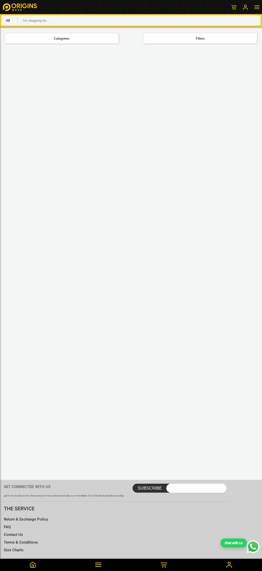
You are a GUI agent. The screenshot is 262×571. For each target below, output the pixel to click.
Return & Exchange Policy (26, 519)
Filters (200, 38)
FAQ (7, 527)
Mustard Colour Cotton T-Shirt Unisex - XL (56, 538)
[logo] (20, 7)
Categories (62, 38)
